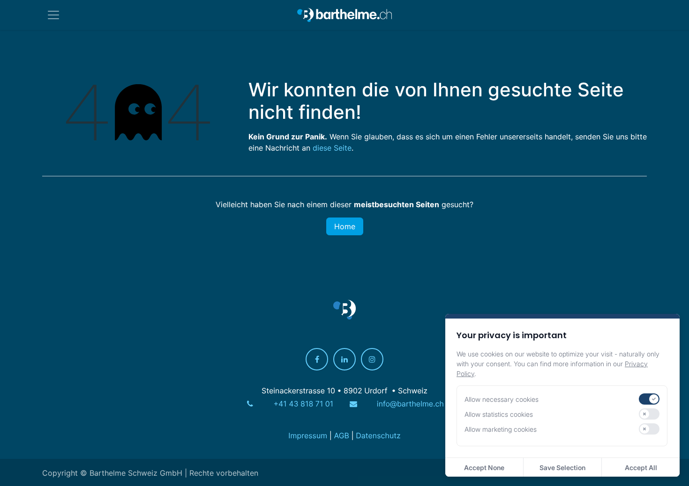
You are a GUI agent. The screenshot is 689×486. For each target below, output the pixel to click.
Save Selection (562, 467)
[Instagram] (372, 359)
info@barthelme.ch (410, 404)
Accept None (484, 467)
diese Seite (332, 147)
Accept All (641, 467)
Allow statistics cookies (498, 414)
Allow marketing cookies (500, 429)
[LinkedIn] (344, 359)
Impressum (307, 436)
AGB (341, 436)
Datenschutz (378, 436)
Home (344, 226)
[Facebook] (317, 359)
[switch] (649, 399)
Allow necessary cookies (501, 399)
